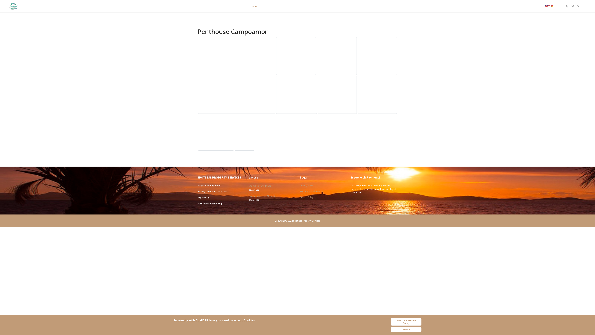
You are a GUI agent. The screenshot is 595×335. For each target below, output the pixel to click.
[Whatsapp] (578, 6)
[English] (546, 6)
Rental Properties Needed (262, 197)
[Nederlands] (549, 6)
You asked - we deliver (260, 187)
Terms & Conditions (310, 191)
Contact (313, 6)
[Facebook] (567, 6)
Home (253, 6)
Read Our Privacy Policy (406, 321)
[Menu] (584, 6)
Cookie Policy (306, 197)
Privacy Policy (306, 185)
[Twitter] (572, 6)
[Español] (552, 6)
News (301, 6)
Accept (406, 329)
